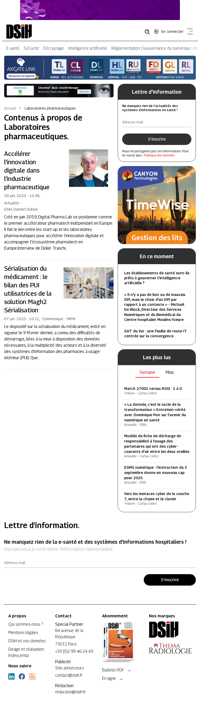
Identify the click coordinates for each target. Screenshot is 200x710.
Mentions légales (23, 632)
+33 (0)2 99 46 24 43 (74, 651)
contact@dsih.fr (69, 675)
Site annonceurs (69, 667)
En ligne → (112, 678)
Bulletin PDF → (116, 670)
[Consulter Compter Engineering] (100, 10)
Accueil (10, 108)
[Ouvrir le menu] (189, 32)
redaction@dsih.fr (70, 691)
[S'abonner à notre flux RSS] (32, 676)
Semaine (147, 372)
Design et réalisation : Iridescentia (27, 652)
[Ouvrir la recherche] (149, 31)
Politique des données (159, 155)
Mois (170, 372)
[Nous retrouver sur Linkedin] (11, 676)
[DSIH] (170, 629)
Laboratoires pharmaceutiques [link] (50, 108)
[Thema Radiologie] (170, 648)
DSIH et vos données (27, 640)
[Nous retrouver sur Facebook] (22, 676)
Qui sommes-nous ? (25, 624)
